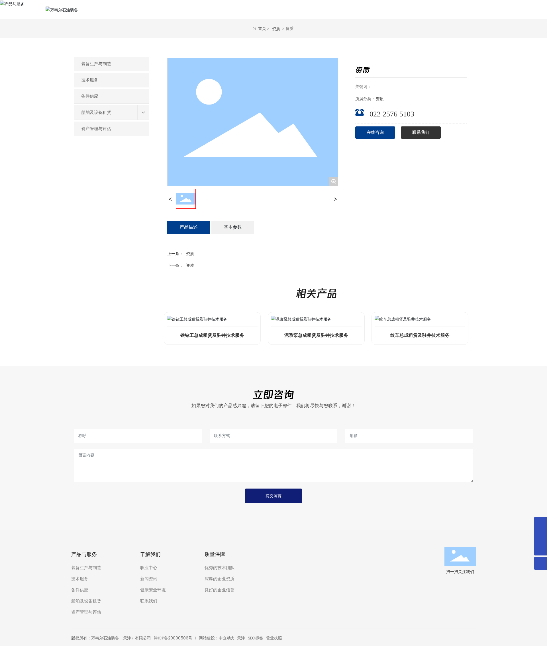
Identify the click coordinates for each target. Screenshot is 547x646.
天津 (241, 638)
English (498, 9)
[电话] (540, 523)
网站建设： (209, 638)
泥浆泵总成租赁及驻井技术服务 (316, 335)
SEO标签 (255, 638)
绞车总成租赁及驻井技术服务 (420, 335)
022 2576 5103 (392, 114)
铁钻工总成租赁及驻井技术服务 (212, 335)
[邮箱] (540, 536)
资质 (276, 28)
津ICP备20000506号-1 (175, 638)
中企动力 (227, 638)
